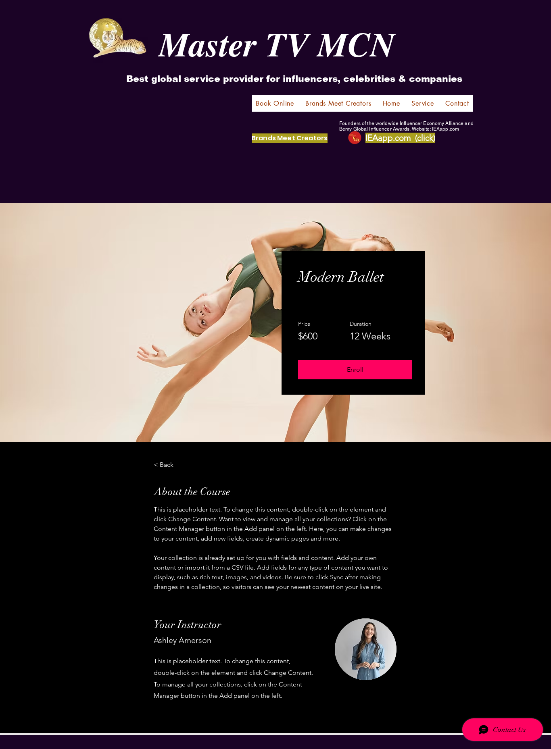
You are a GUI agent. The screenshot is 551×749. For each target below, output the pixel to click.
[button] (355, 369)
